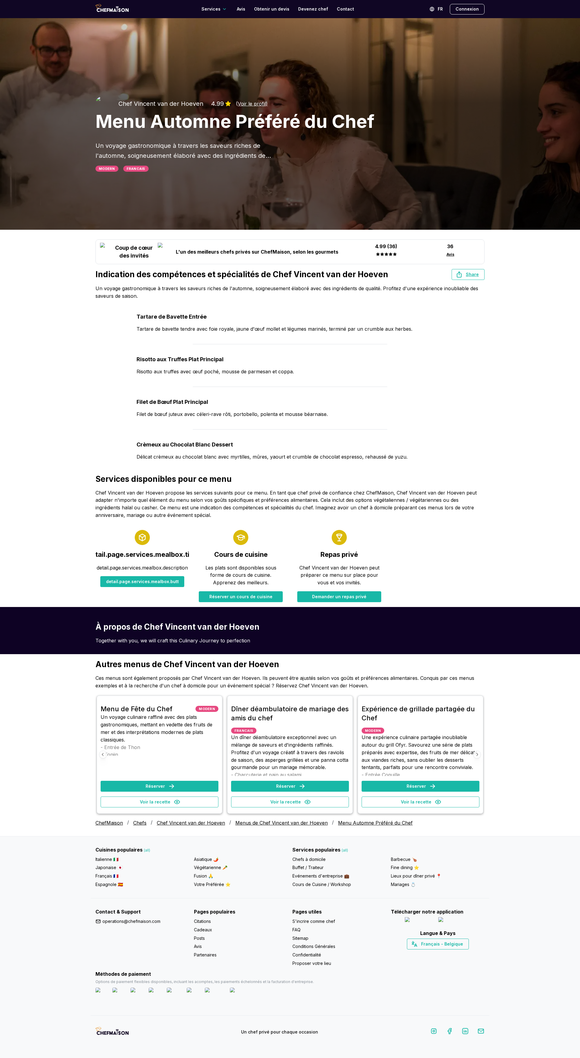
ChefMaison (109, 823)
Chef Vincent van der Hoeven (191, 823)
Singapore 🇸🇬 (457, 954)
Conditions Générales (313, 946)
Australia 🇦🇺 (447, 954)
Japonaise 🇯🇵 (109, 867)
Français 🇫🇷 (106, 875)
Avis (241, 8)
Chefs (140, 823)
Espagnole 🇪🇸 (109, 884)
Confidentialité (306, 954)
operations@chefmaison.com (131, 921)
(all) (147, 850)
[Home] (112, 9)
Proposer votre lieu (311, 963)
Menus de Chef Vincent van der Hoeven (281, 823)
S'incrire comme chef (313, 921)
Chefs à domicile (309, 859)
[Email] (481, 1032)
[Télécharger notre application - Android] (454, 921)
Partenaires (205, 954)
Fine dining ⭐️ (405, 867)
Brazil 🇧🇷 (450, 954)
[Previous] (103, 754)
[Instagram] (433, 1032)
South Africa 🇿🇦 (436, 954)
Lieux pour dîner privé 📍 (416, 875)
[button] (468, 274)
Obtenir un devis (271, 8)
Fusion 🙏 (203, 875)
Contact (345, 8)
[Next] (477, 754)
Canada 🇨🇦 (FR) (432, 954)
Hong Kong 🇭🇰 (453, 954)
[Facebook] (449, 1032)
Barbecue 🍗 (404, 859)
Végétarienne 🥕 (210, 867)
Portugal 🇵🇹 (418, 954)
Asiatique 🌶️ (206, 859)
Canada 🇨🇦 (428, 954)
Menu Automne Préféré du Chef (375, 823)
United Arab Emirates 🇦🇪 (442, 954)
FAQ (296, 929)
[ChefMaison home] (112, 1033)
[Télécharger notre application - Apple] (419, 921)
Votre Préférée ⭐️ (212, 884)
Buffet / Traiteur (308, 867)
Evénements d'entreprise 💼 (320, 875)
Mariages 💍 (403, 884)
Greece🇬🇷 (421, 954)
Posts (199, 938)
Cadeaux (203, 929)
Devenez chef (313, 8)
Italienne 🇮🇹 (106, 859)
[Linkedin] (465, 1032)
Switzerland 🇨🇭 (425, 954)
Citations (202, 921)
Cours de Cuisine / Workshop (321, 884)
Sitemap (300, 938)
